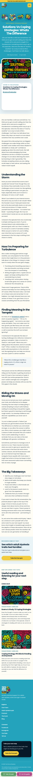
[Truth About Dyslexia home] (4, 5)
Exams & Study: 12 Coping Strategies (16, 609)
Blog (3, 719)
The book (5, 716)
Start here (5, 708)
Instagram (5, 730)
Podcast (4, 713)
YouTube (4, 733)
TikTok (4, 736)
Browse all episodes (9, 92)
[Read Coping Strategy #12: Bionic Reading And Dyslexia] (16, 639)
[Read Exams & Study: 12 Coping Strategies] (16, 595)
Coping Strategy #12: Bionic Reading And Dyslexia (16, 655)
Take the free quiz (16, 558)
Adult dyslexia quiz (8, 710)
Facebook (5, 728)
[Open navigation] (29, 5)
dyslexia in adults (18, 317)
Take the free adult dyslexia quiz (16, 1)
